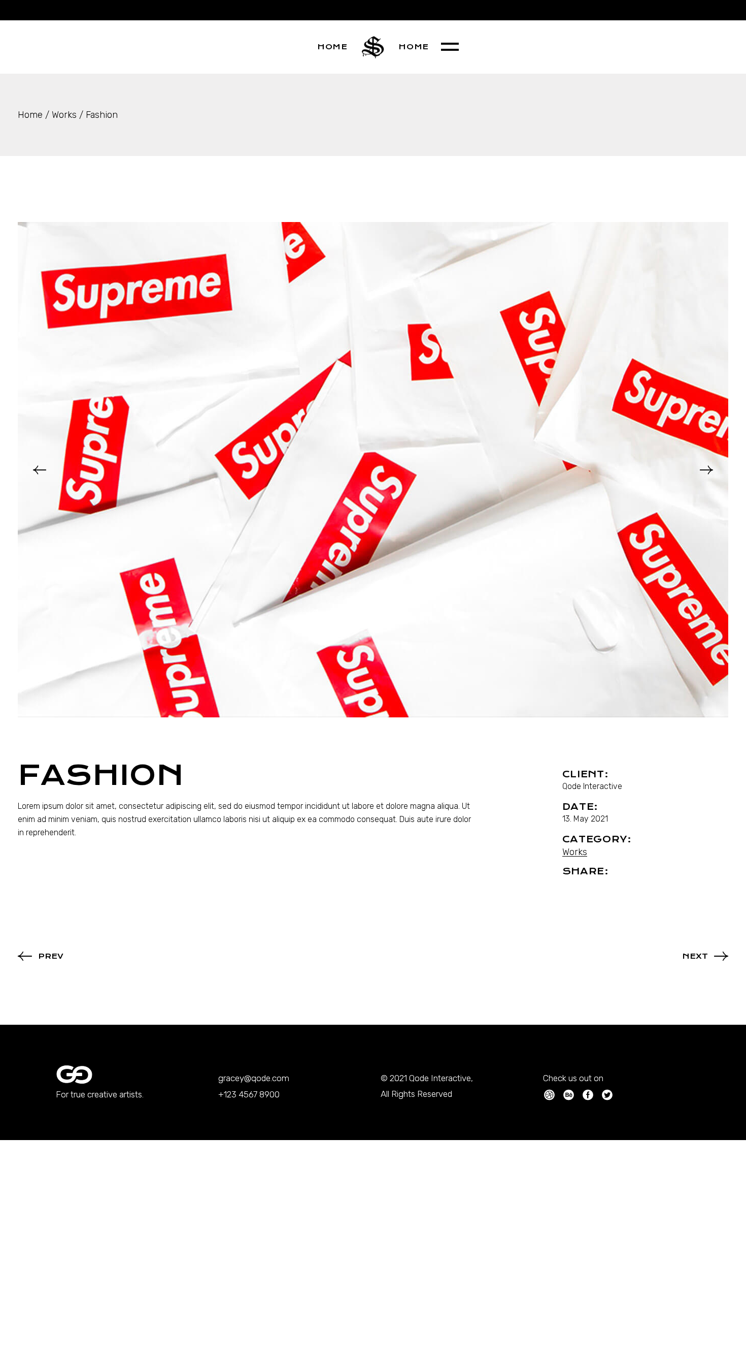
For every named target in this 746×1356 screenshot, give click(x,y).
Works (574, 852)
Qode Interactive (592, 786)
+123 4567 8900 (249, 1094)
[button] (39, 470)
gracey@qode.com (253, 1078)
